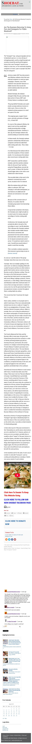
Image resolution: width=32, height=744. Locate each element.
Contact (11, 735)
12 (3, 712)
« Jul (3, 718)
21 (8, 713)
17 (16, 712)
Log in (4, 726)
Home (11, 19)
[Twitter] (9, 539)
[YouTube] (15, 539)
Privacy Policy (6, 735)
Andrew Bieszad (8, 33)
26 (3, 715)
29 (11, 715)
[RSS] (6, 539)
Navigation (15, 14)
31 (16, 715)
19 (3, 713)
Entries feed (5, 727)
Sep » (6, 718)
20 (6, 713)
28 (8, 715)
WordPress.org (5, 730)
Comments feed (5, 728)
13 (6, 712)
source (10, 253)
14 (8, 712)
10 (16, 710)
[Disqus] (17, 569)
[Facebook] (12, 539)
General (27, 33)
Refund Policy (17, 735)
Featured (23, 33)
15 (11, 712)
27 (6, 715)
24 (16, 713)
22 (11, 713)
